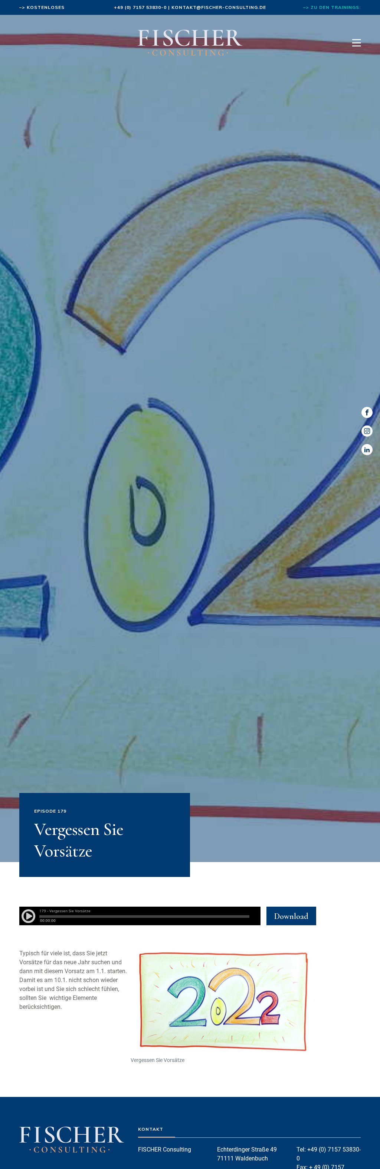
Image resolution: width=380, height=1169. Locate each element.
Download (291, 916)
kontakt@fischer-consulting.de (218, 7)
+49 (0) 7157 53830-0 (140, 7)
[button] (16, 1152)
